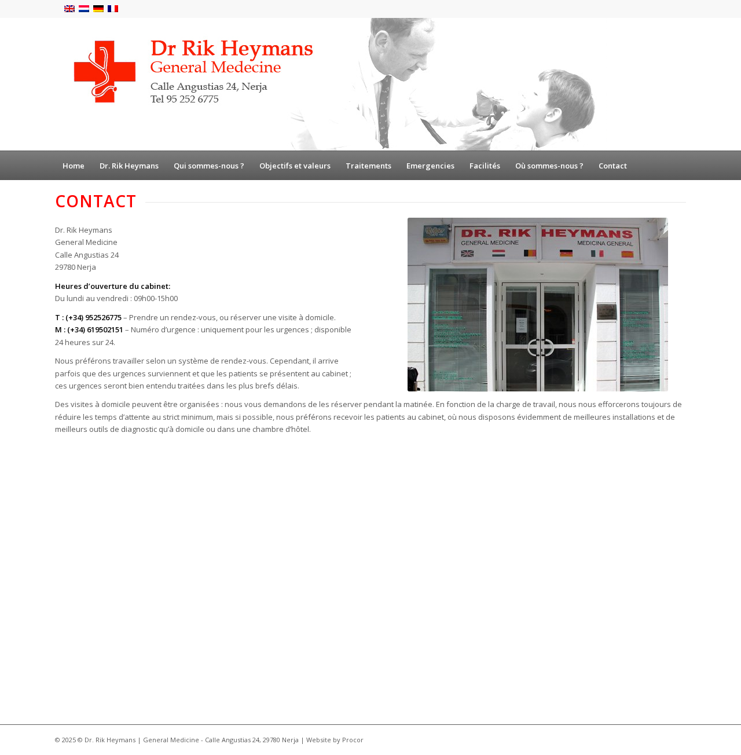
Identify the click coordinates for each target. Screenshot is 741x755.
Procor (353, 739)
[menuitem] (73, 165)
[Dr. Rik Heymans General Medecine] (331, 84)
